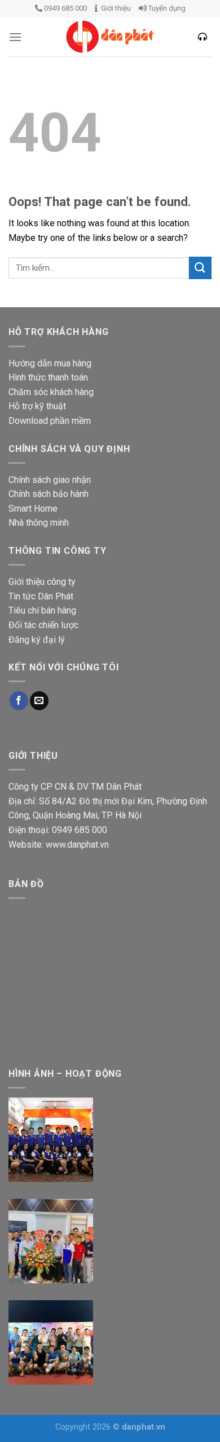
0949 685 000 (64, 8)
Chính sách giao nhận (49, 479)
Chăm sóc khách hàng (51, 392)
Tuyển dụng (166, 8)
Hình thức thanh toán (48, 377)
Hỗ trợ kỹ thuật (37, 406)
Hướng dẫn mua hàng (49, 363)
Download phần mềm (49, 420)
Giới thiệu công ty (42, 581)
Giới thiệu (114, 8)
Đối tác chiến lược (43, 625)
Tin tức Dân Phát (40, 596)
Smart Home (33, 508)
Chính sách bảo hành (48, 494)
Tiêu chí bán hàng (42, 610)
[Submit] (200, 268)
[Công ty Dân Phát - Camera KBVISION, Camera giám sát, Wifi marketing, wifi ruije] (110, 36)
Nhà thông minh (38, 522)
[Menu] (15, 37)
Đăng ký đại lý (36, 639)
